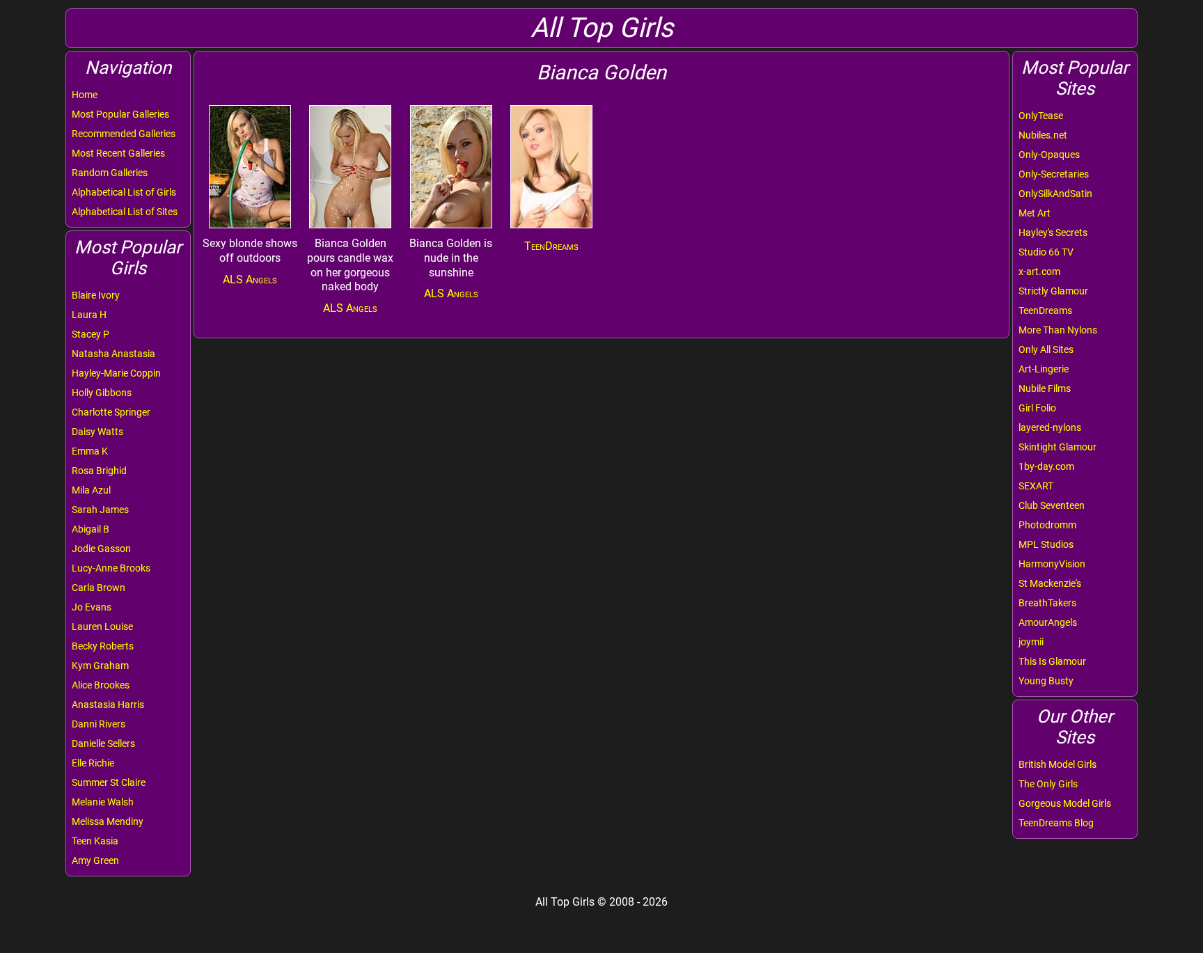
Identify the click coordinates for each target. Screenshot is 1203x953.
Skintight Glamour (1057, 446)
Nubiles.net (1043, 135)
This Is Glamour (1052, 661)
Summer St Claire (109, 782)
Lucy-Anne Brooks (111, 568)
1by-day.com (1046, 466)
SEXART (1036, 485)
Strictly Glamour (1053, 291)
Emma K (90, 451)
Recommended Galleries (123, 133)
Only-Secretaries (1054, 174)
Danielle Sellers (103, 743)
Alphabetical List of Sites (125, 211)
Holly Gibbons (102, 392)
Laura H (89, 314)
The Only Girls (1048, 783)
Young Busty (1046, 680)
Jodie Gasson (101, 548)
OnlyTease (1041, 115)
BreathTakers (1047, 602)
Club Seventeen (1052, 505)
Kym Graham (100, 665)
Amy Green (95, 860)
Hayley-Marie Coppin (116, 373)
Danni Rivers (98, 724)
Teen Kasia (95, 840)
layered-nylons (1050, 427)
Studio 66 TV (1046, 252)
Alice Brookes (100, 685)
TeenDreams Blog (1056, 822)
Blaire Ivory (96, 295)
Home (84, 94)
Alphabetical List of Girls (124, 192)
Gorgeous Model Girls (1065, 803)
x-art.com (1039, 271)
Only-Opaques (1049, 154)
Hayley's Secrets (1053, 232)
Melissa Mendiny (107, 821)
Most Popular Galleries (120, 114)
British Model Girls (1057, 764)
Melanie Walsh (103, 802)
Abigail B (90, 529)
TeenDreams (1045, 310)
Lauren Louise (102, 626)
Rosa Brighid (99, 470)
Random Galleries (110, 172)
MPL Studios (1046, 544)
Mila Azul (91, 490)
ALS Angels (250, 279)
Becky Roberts (103, 646)
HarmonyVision (1052, 563)
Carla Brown (98, 587)
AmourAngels (1048, 622)
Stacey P (90, 334)
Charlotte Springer (111, 412)
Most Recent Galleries (118, 153)
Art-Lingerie (1044, 369)
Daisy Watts (97, 431)
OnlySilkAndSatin (1055, 193)
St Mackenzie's (1050, 583)
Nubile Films (1045, 388)
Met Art (1035, 213)
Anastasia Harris (108, 704)
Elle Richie (93, 763)
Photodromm (1047, 524)
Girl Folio (1037, 408)
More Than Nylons (1058, 330)
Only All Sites (1046, 349)
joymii (1031, 641)
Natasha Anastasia (113, 353)
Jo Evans (91, 607)
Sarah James (100, 509)
